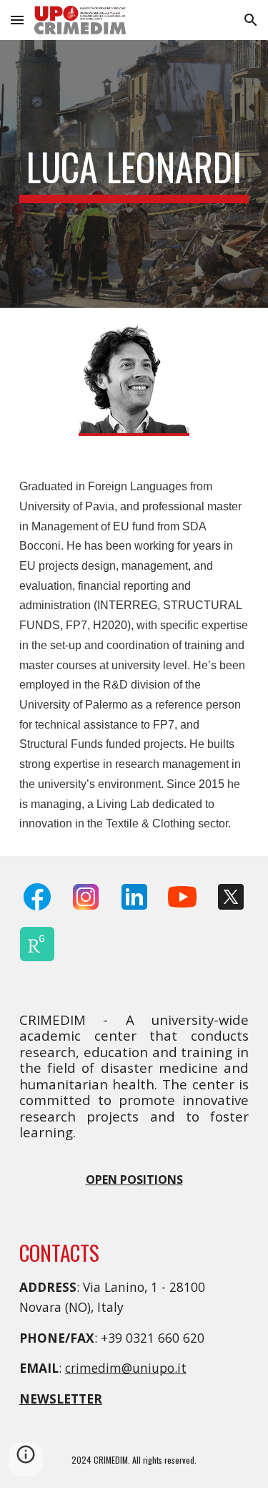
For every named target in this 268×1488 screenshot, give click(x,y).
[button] (17, 19)
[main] (134, 174)
